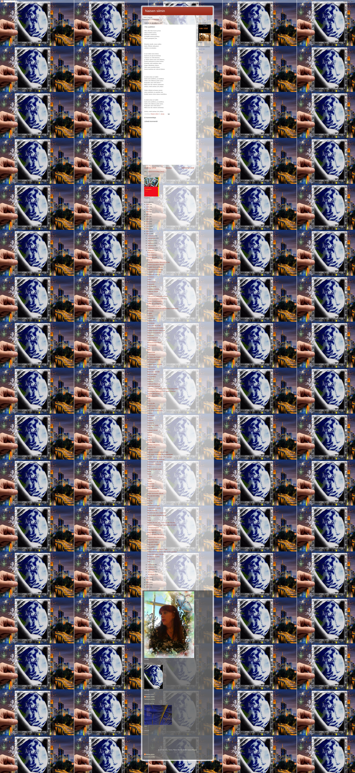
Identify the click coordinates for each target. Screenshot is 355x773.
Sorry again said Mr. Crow (155, 410)
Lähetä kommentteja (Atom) (156, 171)
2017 (148, 226)
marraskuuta (151, 238)
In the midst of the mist (154, 408)
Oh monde (150, 311)
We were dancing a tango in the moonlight (159, 457)
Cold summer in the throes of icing (157, 296)
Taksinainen (150, 486)
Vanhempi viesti (188, 168)
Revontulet (150, 335)
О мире (149, 313)
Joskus (149, 279)
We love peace (151, 362)
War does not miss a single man (156, 513)
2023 (148, 211)
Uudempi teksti (150, 168)
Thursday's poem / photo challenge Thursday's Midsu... (163, 388)
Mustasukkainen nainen (154, 342)
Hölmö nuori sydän (152, 425)
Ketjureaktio (150, 284)
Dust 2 (149, 466)
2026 (148, 204)
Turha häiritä (151, 559)
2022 (148, 214)
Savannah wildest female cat (155, 534)
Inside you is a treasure (154, 303)
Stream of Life (151, 447)
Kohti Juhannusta (152, 396)
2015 (148, 231)
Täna (149, 476)
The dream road (152, 257)
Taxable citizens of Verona (155, 267)
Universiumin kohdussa (154, 464)
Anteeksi (149, 413)
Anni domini (150, 415)
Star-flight (150, 503)
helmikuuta (151, 572)
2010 (148, 584)
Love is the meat (152, 488)
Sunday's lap (151, 442)
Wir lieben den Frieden (154, 357)
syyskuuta (151, 243)
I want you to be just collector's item (157, 452)
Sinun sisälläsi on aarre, (154, 306)
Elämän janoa (151, 406)
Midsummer (150, 379)
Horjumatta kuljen (152, 542)
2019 (148, 221)
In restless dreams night (154, 272)
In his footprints (151, 286)
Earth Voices (151, 252)
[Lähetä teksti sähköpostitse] (168, 114)
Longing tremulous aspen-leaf (156, 330)
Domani (149, 418)
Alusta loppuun (151, 532)
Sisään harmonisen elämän (155, 493)
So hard (149, 432)
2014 (148, 233)
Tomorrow (150, 420)
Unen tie (149, 260)
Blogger (194, 750)
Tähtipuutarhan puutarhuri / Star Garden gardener (162, 551)
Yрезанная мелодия (153, 505)
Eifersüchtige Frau (152, 337)
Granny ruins (151, 369)
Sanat (149, 474)
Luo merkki (200, 52)
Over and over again (153, 544)
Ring (148, 398)
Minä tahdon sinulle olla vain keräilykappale (160, 454)
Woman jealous (151, 345)
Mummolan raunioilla (153, 371)
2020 (148, 219)
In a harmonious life (153, 491)
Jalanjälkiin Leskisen (153, 289)
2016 (148, 229)
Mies (148, 350)
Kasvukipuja (150, 323)
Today (149, 479)
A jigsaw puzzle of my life (154, 364)
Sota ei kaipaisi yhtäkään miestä (156, 515)
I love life (150, 427)
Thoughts (150, 294)
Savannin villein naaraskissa (155, 537)
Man (148, 347)
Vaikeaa (149, 435)
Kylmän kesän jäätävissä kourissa (157, 298)
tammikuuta (151, 574)
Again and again (152, 374)
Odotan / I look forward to (154, 301)
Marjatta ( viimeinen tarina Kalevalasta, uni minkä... (162, 525)
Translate (156, 19)
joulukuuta (151, 236)
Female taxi (150, 483)
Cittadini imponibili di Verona (155, 264)
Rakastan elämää (152, 430)
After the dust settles (153, 496)
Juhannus (150, 381)
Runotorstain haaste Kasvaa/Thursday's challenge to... (163, 308)
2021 (148, 216)
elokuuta (150, 245)
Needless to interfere (153, 556)
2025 (148, 207)
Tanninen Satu (201, 49)
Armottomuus (151, 318)
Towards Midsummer (153, 393)
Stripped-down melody (153, 508)
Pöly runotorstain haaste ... (155, 469)
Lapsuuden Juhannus (153, 386)
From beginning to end (154, 530)
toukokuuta (151, 564)
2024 (148, 209)
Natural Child (151, 352)
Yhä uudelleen (151, 376)
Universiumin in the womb (154, 462)
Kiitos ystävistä (151, 367)
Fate (148, 437)
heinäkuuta (151, 248)
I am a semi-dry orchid (153, 325)
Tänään (149, 481)
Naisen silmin (155, 11)
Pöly (148, 498)
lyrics (148, 517)
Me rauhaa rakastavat (153, 359)
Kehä (148, 401)
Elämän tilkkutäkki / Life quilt (155, 554)
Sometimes (150, 277)
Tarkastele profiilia (149, 699)
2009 (148, 587)
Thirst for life (151, 403)
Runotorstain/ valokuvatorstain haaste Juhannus (161, 391)
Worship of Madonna (153, 444)
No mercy (150, 316)
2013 (148, 577)
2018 (148, 224)
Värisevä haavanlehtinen (154, 333)
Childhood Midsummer (154, 384)
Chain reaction (151, 281)
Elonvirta (149, 449)
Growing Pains (151, 320)
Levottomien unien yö (153, 274)
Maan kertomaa (152, 255)
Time (148, 561)
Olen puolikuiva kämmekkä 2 (155, 328)
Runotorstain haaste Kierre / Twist (157, 549)
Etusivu (169, 168)
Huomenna (150, 423)
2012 (148, 579)
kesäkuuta (151, 250)
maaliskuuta (151, 569)
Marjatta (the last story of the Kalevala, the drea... (161, 522)
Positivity (149, 500)
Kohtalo (149, 440)
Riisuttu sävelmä (152, 510)
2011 (147, 582)
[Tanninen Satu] (199, 51)
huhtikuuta (151, 567)
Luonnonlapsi (151, 354)
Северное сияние (152, 291)
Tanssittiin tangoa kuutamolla (155, 459)
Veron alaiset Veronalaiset (155, 269)
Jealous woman (152, 340)
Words (149, 471)
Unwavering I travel (153, 539)
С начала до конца (153, 527)
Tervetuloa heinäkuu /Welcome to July (158, 262)
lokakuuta (151, 240)
